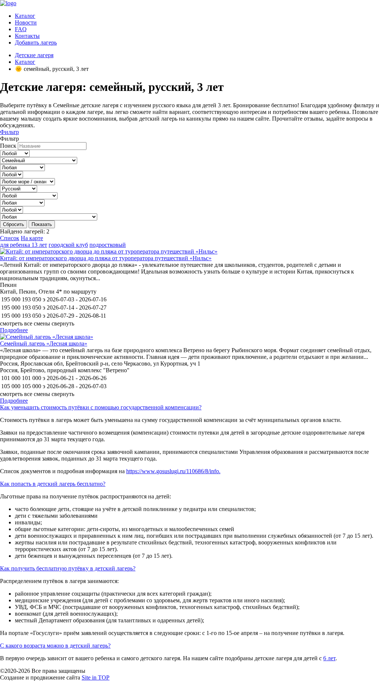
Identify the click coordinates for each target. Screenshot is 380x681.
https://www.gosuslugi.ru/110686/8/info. (173, 471)
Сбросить (13, 224)
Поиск (8, 146)
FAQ (21, 29)
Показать (42, 224)
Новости (26, 22)
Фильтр (9, 132)
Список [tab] (9, 238)
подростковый (107, 245)
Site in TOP (95, 677)
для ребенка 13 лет (23, 245)
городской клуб (68, 245)
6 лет (329, 658)
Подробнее (14, 330)
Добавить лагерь (36, 42)
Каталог (25, 16)
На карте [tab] (32, 238)
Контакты (27, 36)
